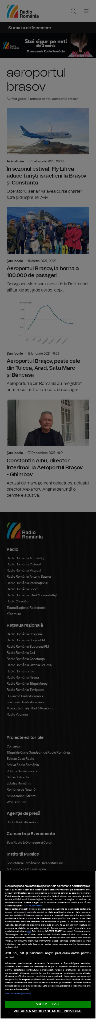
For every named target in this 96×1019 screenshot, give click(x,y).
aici (29, 931)
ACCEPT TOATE (48, 1004)
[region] (48, 945)
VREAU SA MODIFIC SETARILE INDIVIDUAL (48, 1011)
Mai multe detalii (33, 906)
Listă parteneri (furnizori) (18, 994)
